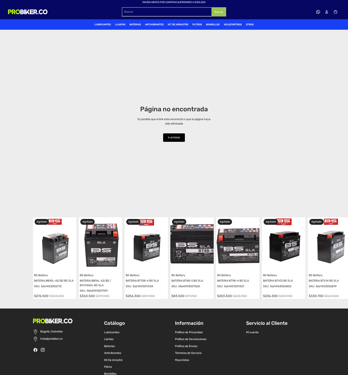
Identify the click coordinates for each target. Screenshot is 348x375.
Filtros (108, 367)
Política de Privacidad (189, 332)
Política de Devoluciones (190, 339)
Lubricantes (111, 332)
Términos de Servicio (188, 353)
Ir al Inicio (174, 137)
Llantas (109, 339)
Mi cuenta (252, 332)
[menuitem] (102, 24)
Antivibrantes (112, 353)
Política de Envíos (186, 346)
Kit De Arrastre (113, 360)
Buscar (219, 11)
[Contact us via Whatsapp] (318, 11)
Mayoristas (182, 360)
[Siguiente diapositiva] (311, 258)
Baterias (109, 346)
